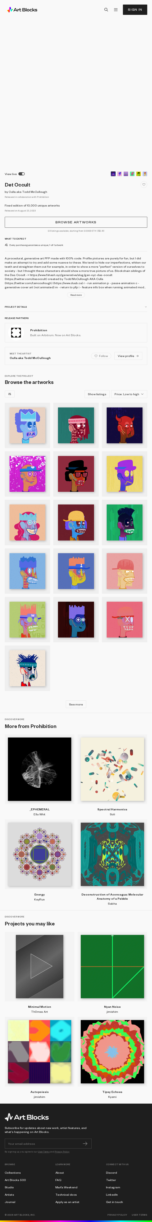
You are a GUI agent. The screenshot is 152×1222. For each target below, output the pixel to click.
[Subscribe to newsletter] (85, 1143)
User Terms (44, 1151)
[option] (113, 173)
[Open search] (106, 9)
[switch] (21, 173)
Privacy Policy (62, 1151)
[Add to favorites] (144, 184)
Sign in (135, 9)
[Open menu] (115, 9)
